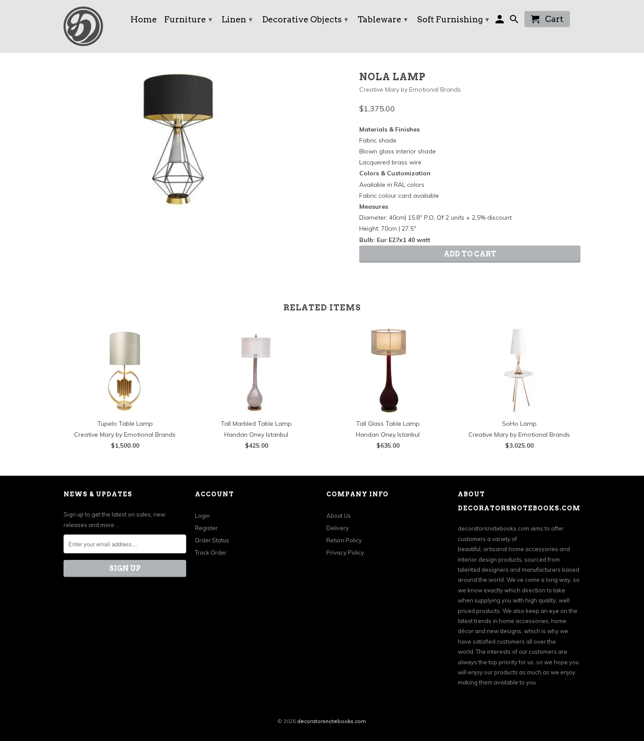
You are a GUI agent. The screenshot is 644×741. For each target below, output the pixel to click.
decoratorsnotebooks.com (331, 721)
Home (144, 20)
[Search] (515, 20)
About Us (338, 515)
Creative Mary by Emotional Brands (410, 89)
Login (202, 515)
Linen (237, 19)
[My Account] (500, 20)
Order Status (212, 540)
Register (206, 527)
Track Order (210, 552)
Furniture (188, 19)
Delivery (337, 527)
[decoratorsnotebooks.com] (92, 26)
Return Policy (344, 540)
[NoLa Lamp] (178, 139)
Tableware (382, 19)
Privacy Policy (345, 552)
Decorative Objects (305, 19)
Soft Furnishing (453, 19)
